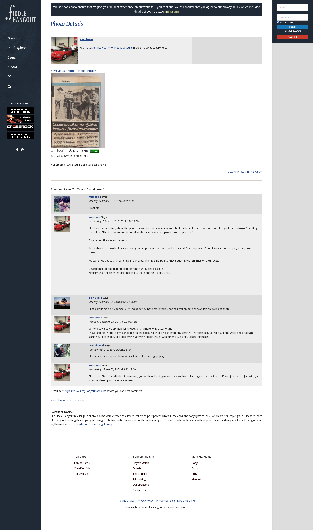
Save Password (287, 22)
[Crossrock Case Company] (20, 127)
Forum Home (82, 463)
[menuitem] (20, 38)
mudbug (94, 196)
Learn (12, 57)
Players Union (141, 463)
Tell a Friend (140, 473)
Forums (13, 38)
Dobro (195, 468)
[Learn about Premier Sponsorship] (20, 110)
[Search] (7, 87)
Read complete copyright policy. (94, 424)
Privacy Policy (145, 500)
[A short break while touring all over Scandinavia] (78, 110)
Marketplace (17, 48)
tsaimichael (96, 345)
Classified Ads (82, 468)
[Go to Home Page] (20, 13)
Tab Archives (81, 473)
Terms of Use (126, 500)
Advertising (139, 479)
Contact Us (139, 490)
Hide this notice (172, 12)
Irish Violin (95, 297)
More (11, 76)
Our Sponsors (141, 484)
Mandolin (196, 479)
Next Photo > (87, 71)
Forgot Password (292, 30)
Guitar (195, 473)
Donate (137, 468)
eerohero (86, 39)
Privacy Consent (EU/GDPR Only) (175, 500)
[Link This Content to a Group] (94, 150)
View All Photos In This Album (245, 171)
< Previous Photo (62, 71)
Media (12, 67)
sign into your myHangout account (111, 47)
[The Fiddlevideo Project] (20, 119)
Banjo (195, 463)
